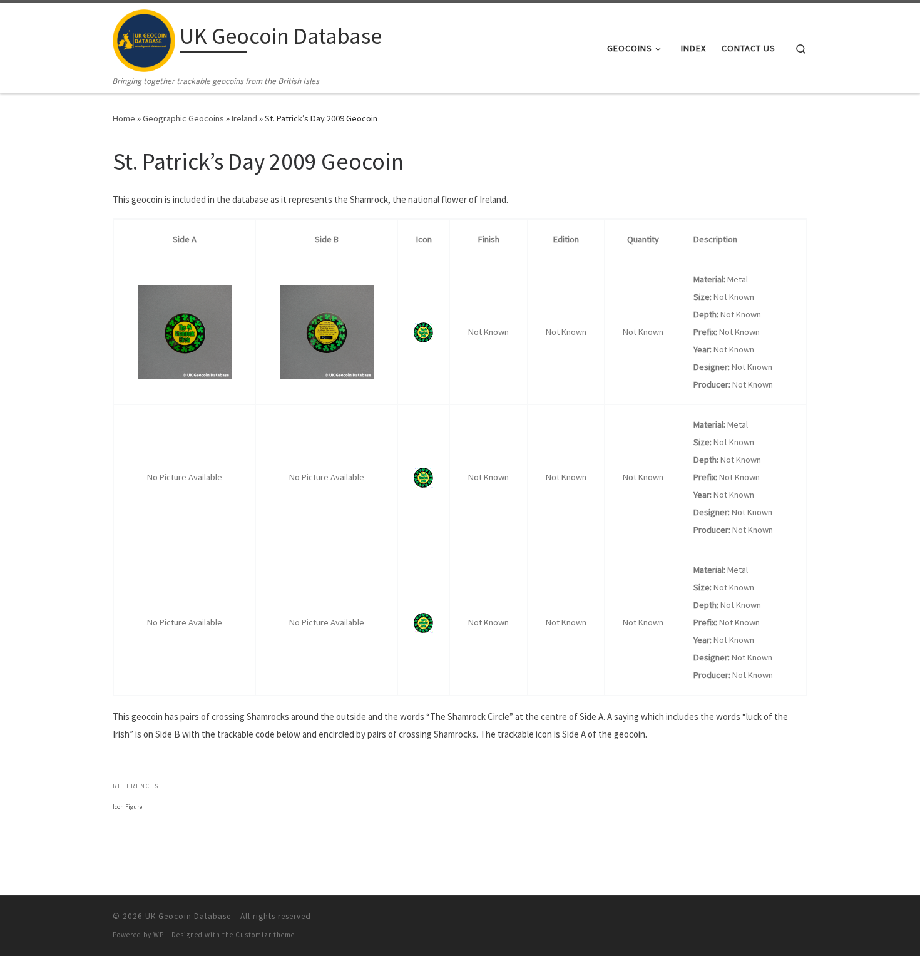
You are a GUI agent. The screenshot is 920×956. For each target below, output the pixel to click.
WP (158, 934)
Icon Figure (127, 807)
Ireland (244, 118)
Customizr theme (265, 934)
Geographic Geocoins (183, 118)
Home (124, 118)
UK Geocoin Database (188, 916)
